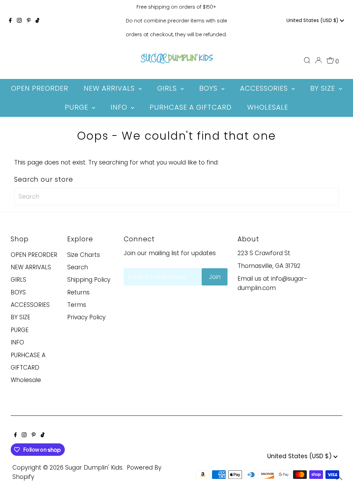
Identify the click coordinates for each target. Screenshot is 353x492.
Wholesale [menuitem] (267, 107)
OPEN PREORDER (34, 255)
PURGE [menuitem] (77, 107)
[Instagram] (19, 20)
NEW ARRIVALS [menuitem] (110, 88)
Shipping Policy (88, 279)
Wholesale (26, 380)
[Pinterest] (28, 20)
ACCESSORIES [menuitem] (265, 88)
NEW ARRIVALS (31, 267)
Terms (76, 305)
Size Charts (83, 255)
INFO (17, 342)
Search (77, 267)
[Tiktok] (37, 20)
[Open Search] (307, 60)
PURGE (20, 330)
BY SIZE (20, 317)
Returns (78, 292)
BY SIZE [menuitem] (323, 88)
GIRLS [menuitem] (168, 88)
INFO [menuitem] (120, 107)
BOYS (18, 292)
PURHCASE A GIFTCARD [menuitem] (191, 107)
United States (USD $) (313, 20)
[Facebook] (10, 20)
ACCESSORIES (30, 305)
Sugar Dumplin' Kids (93, 467)
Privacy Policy (86, 317)
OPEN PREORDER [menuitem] (39, 88)
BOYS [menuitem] (209, 88)
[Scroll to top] (339, 478)
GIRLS (18, 279)
